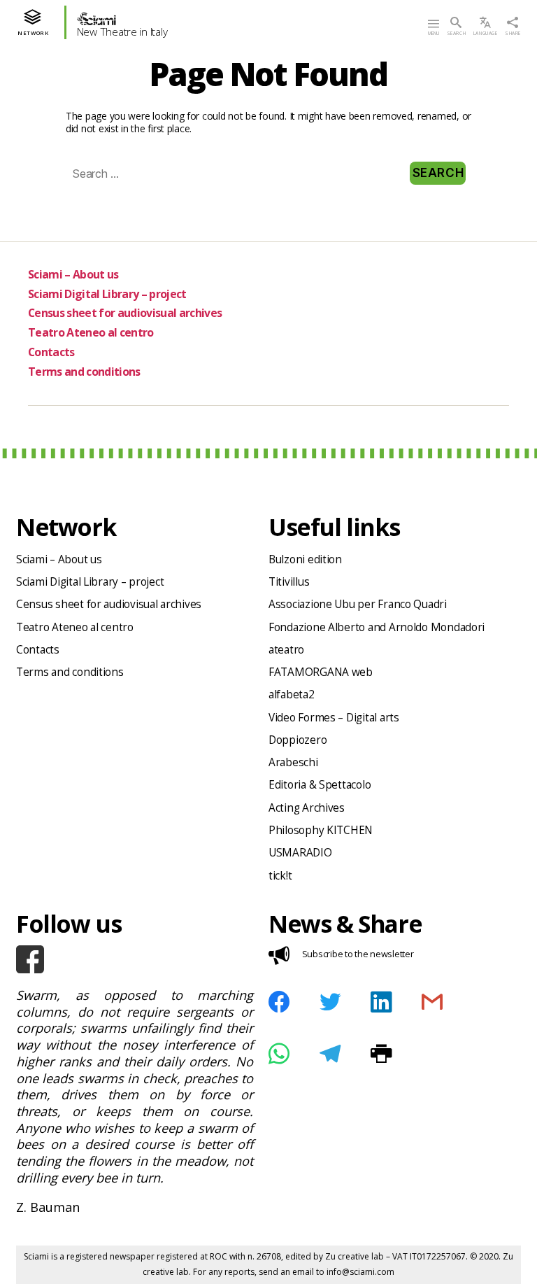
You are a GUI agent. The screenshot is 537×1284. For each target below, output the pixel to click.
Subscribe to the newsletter (358, 953)
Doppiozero (297, 740)
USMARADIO (300, 852)
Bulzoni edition (305, 559)
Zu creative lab (354, 1256)
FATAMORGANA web (320, 672)
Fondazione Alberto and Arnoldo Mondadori (376, 627)
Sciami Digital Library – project (107, 294)
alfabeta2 (291, 694)
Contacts (51, 352)
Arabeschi (293, 762)
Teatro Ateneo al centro (91, 332)
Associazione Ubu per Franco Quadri (357, 604)
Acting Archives (306, 807)
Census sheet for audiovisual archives (125, 312)
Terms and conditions (84, 371)
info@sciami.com (360, 1272)
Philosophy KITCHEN (320, 830)
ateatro (286, 649)
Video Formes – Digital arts (333, 717)
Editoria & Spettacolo (319, 784)
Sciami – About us (73, 274)
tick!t (280, 875)
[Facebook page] (134, 959)
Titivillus (288, 581)
